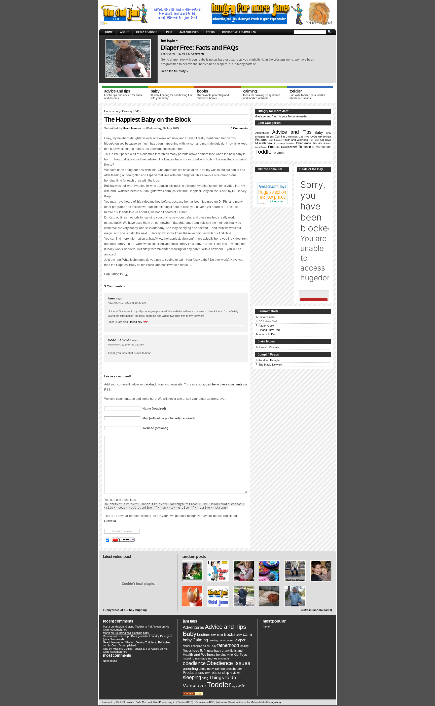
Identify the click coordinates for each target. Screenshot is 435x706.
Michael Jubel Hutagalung (266, 702)
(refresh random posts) (316, 609)
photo (202, 669)
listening (188, 658)
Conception (292, 137)
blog (220, 635)
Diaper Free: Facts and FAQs (199, 47)
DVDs (137, 111)
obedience (194, 663)
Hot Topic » (169, 40)
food (271, 140)
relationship (219, 673)
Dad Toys (304, 137)
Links (168, 32)
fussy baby (213, 650)
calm (239, 634)
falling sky (136, 321)
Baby (118, 111)
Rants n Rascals (269, 347)
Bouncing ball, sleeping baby (132, 632)
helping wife (224, 654)
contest (230, 640)
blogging (260, 136)
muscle (224, 658)
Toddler (264, 152)
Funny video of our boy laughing (125, 609)
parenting (190, 669)
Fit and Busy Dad (269, 329)
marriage (201, 658)
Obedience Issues (309, 143)
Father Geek (266, 325)
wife (241, 685)
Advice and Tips (291, 132)
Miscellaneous (265, 143)
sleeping (192, 677)
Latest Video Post (117, 556)
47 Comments (196, 53)
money (281, 143)
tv (275, 153)
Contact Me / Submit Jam (239, 32)
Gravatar (110, 521)
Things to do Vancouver (314, 147)
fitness (187, 650)
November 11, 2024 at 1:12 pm (126, 344)
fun (203, 650)
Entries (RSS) (185, 702)
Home (109, 32)
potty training (216, 669)
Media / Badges (146, 32)
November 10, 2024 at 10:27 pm (127, 302)
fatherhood (324, 136)
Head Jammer (132, 128)
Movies (290, 143)
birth (328, 132)
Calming (127, 111)
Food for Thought (269, 360)
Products (274, 147)
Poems (327, 143)
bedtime (203, 635)
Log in (171, 702)
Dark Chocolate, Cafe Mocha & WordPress (141, 702)
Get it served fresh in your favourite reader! (281, 116)
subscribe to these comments (222, 384)
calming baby (217, 640)
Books (270, 136)
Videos (280, 153)
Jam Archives (189, 32)
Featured (261, 140)
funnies (278, 140)
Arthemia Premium (227, 702)
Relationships (289, 146)
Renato (107, 636)
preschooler (261, 147)
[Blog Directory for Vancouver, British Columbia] (193, 694)
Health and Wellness (295, 139)
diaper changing (192, 645)
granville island (232, 650)
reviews (235, 673)
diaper (240, 640)
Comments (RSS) (205, 702)
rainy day (204, 672)
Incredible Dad (267, 334)
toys (234, 686)
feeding (244, 645)
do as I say (209, 645)
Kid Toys (325, 139)
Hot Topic (314, 140)
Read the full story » (174, 71)
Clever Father (267, 317)
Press (210, 32)
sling (205, 678)
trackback (150, 384)
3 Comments (239, 128)
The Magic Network (270, 364)
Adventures (262, 132)
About (124, 32)
